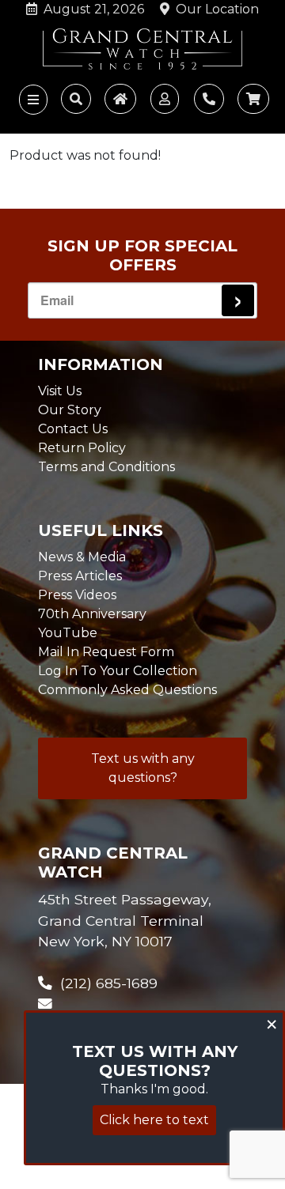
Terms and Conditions (106, 466)
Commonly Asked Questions (127, 689)
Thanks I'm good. (154, 1089)
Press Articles (80, 575)
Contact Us (73, 428)
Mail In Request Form (106, 651)
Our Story (69, 409)
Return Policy (82, 447)
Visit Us (60, 390)
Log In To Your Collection (117, 670)
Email (57, 300)
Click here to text (154, 1119)
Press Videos (77, 594)
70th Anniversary (92, 613)
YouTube (67, 632)
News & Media (82, 556)
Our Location (214, 9)
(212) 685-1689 (105, 983)
